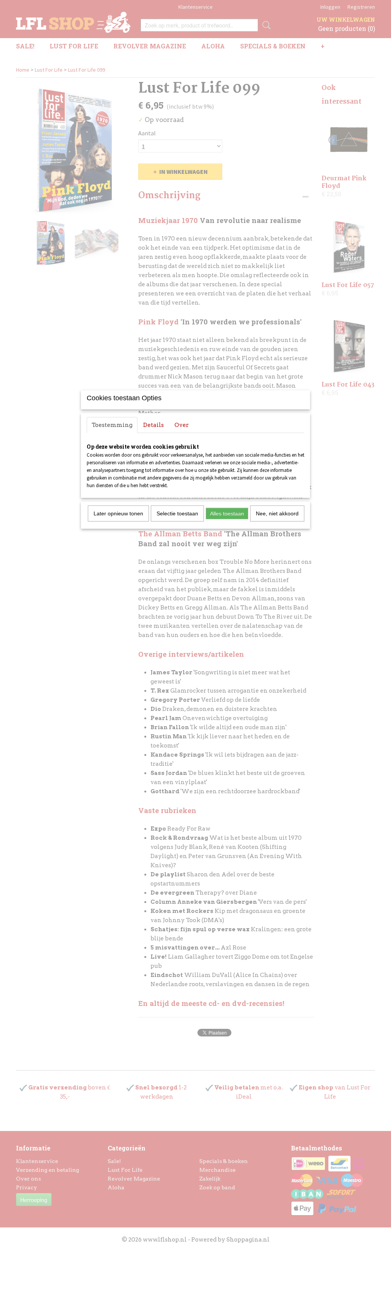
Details (153, 425)
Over (181, 425)
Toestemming (112, 425)
